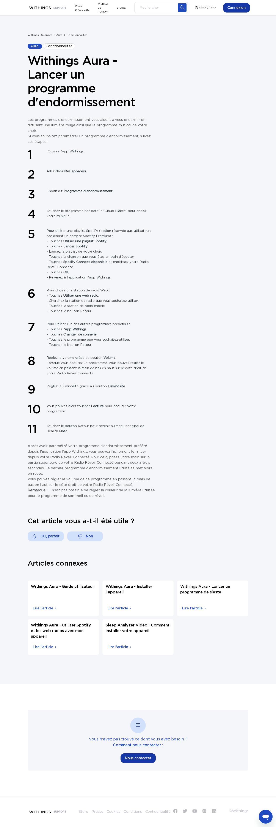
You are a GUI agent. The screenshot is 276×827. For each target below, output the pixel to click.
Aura (59, 35)
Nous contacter (138, 758)
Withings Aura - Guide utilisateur (62, 587)
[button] (236, 8)
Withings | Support (40, 35)
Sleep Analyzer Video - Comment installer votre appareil (137, 628)
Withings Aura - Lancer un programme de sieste (205, 589)
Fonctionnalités (77, 35)
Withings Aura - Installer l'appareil (129, 589)
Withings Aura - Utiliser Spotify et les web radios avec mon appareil (61, 631)
